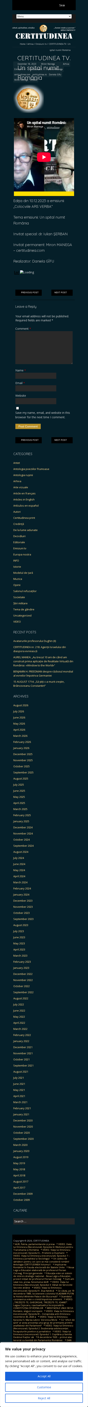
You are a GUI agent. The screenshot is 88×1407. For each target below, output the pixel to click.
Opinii (16, 585)
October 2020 (21, 1132)
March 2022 (20, 1029)
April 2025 (19, 803)
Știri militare (20, 603)
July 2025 (18, 784)
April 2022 (19, 1023)
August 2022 (20, 998)
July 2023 (18, 931)
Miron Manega (48, 63)
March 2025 (20, 809)
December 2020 (23, 1120)
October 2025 (21, 766)
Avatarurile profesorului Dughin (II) (34, 641)
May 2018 (19, 1169)
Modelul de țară (23, 573)
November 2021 (23, 1053)
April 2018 (19, 1175)
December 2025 (23, 754)
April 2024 (19, 876)
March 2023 (20, 955)
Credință (18, 524)
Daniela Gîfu (55, 74)
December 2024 (23, 827)
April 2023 (19, 949)
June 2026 (19, 717)
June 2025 (19, 791)
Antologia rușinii (23, 475)
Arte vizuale (20, 487)
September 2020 (23, 1139)
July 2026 (18, 711)
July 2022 (18, 1004)
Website (20, 395)
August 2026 (20, 705)
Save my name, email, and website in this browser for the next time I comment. (42, 415)
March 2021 (20, 1102)
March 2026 (20, 736)
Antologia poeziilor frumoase (31, 469)
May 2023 (19, 943)
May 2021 (19, 1090)
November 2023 (23, 907)
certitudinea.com (22, 74)
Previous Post (30, 292)
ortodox (33, 79)
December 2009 (23, 1194)
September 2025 (23, 772)
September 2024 (23, 845)
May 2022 (19, 1016)
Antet (16, 463)
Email (20, 383)
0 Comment (36, 69)
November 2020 (23, 1126)
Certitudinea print (24, 518)
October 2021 (21, 1059)
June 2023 (19, 937)
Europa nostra (22, 554)
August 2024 (20, 852)
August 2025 (20, 778)
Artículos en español (26, 505)
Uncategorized (22, 615)
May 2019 (19, 1163)
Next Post (60, 292)
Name (20, 370)
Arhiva (30, 44)
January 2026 (21, 748)
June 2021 (19, 1084)
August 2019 (20, 1157)
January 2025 (21, 821)
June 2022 (19, 1010)
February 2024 (22, 888)
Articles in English (24, 499)
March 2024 (20, 882)
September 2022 (23, 992)
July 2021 (18, 1078)
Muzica (17, 579)
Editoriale (19, 542)
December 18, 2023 (26, 63)
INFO (16, 560)
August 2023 (20, 925)
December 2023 (23, 900)
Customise (44, 1387)
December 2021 (23, 1047)
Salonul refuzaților (25, 591)
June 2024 (19, 864)
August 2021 (20, 1071)
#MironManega (55, 69)
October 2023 (21, 913)
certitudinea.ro (40, 74)
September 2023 (23, 919)
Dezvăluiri (19, 536)
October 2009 (21, 1200)
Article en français (24, 493)
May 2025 (19, 797)
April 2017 (19, 1187)
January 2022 (21, 1041)
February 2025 (22, 815)
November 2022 (23, 980)
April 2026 (19, 729)
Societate (19, 597)
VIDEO (17, 621)
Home (22, 44)
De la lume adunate (25, 530)
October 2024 (21, 839)
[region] (44, 1374)
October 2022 (21, 986)
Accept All (44, 1376)
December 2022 (23, 974)
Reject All (44, 1398)
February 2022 (22, 1035)
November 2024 (23, 833)
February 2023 (22, 962)
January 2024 (21, 894)
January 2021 (21, 1114)
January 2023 (21, 968)
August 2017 (20, 1181)
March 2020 (20, 1145)
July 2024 (18, 858)
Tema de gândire (23, 609)
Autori (17, 512)
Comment (23, 329)
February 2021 (22, 1108)
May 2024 (19, 870)
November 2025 (23, 760)
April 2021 (19, 1096)
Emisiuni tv (41, 44)
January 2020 (21, 1151)
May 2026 (19, 723)
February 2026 (22, 742)
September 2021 (23, 1065)
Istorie (17, 566)
